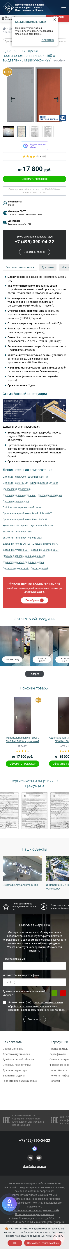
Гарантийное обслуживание (20, 1080)
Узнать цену (11, 659)
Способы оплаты (13, 1048)
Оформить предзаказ (34, 178)
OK (15, 1243)
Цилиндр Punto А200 (14, 476)
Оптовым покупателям (17, 1064)
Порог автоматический (16, 568)
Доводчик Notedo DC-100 (16, 543)
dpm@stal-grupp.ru (34, 1166)
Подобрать (32, 600)
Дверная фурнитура (15, 1070)
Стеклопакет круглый (50, 495)
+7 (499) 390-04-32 (34, 241)
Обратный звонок (34, 251)
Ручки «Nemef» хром (42, 525)
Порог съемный (39, 568)
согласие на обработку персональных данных (36, 1009)
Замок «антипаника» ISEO (17, 531)
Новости (54, 1080)
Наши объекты (58, 1070)
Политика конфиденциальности (34, 1214)
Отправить (34, 1019)
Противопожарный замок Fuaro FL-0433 (25, 519)
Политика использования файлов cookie (34, 1210)
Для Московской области (18, 1059)
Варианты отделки (14, 1075)
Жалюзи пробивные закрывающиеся (24, 556)
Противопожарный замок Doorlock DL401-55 (27, 513)
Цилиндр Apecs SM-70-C (44, 482)
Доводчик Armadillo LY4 (16, 549)
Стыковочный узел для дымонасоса (23, 562)
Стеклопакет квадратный (17, 489)
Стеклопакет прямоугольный (19, 495)
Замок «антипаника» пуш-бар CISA (22, 537)
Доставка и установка (16, 1054)
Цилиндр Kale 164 (38, 476)
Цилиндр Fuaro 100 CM (15, 482)
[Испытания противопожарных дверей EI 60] (8, 131)
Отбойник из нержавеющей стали (22, 507)
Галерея (34, 673)
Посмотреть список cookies (43, 1243)
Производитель (58, 1048)
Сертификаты (57, 1054)
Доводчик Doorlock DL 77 (45, 549)
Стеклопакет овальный (16, 501)
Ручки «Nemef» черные (15, 525)
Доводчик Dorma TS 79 (45, 543)
